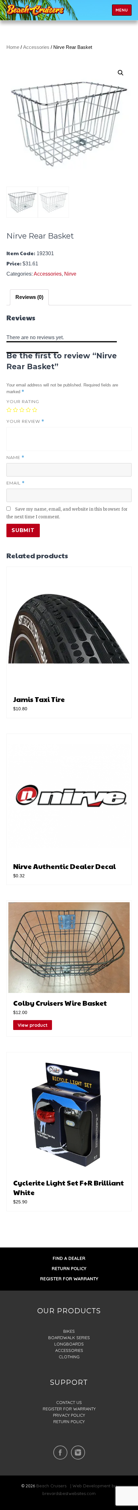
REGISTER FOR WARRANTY (69, 1279)
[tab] (29, 297)
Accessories (36, 47)
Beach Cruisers (51, 1485)
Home (12, 47)
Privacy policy (69, 1415)
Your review (25, 421)
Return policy (69, 1421)
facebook (60, 1452)
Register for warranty (69, 1408)
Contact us (69, 1402)
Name (15, 457)
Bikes (69, 1331)
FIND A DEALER (69, 1258)
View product (32, 1025)
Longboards (69, 1343)
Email (15, 483)
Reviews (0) (29, 297)
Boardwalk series (69, 1337)
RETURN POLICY (69, 1268)
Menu (122, 9)
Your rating (22, 401)
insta (78, 1452)
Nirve (70, 274)
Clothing (69, 1356)
